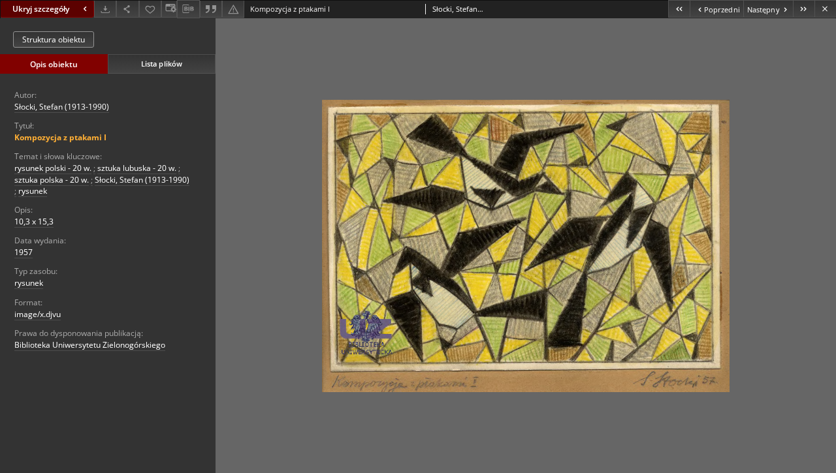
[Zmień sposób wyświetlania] (169, 9)
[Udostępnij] (127, 9)
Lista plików (161, 64)
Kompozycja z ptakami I (60, 137)
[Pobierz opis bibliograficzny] (188, 9)
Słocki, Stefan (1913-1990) (61, 106)
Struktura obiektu (53, 39)
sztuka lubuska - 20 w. (136, 168)
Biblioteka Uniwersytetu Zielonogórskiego (89, 344)
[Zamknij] (825, 9)
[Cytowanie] (211, 9)
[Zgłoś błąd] (233, 9)
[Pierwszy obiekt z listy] (679, 9)
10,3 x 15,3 (34, 221)
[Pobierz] (105, 9)
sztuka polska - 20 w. (51, 179)
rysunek (32, 190)
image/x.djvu (37, 314)
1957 (23, 252)
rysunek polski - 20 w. (52, 168)
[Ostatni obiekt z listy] (803, 9)
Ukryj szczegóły (40, 8)
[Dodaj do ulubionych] (150, 9)
